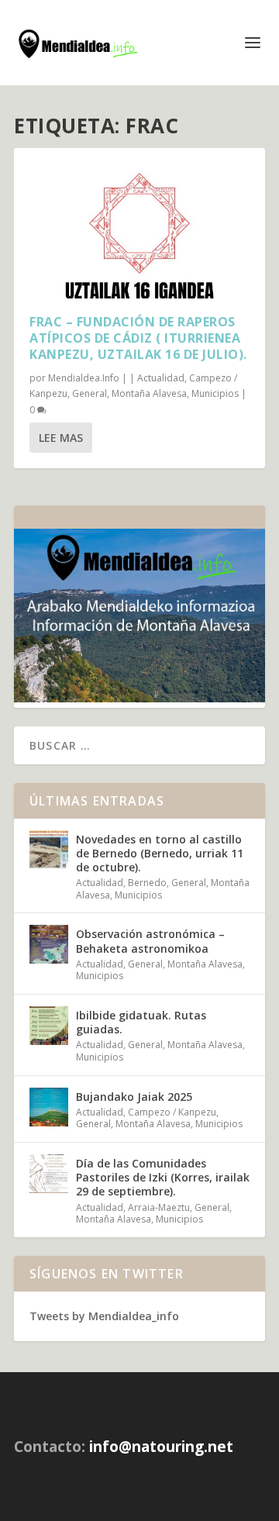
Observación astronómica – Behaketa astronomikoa (150, 940)
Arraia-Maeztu (159, 1207)
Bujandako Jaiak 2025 (134, 1096)
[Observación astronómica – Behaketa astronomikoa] (48, 944)
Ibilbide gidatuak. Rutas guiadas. (141, 1022)
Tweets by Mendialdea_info (104, 1316)
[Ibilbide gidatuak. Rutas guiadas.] (48, 1025)
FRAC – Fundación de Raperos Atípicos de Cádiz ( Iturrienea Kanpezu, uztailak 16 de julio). (138, 338)
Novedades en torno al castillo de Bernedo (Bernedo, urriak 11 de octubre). (159, 853)
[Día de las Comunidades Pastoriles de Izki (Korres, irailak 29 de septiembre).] (48, 1173)
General (89, 393)
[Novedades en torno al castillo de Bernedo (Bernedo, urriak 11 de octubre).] (48, 849)
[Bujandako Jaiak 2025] (48, 1107)
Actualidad (160, 378)
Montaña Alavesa (149, 393)
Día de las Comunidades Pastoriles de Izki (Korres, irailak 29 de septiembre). (163, 1177)
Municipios (215, 393)
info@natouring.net (161, 1446)
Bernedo (147, 882)
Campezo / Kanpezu (172, 1112)
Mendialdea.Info (83, 378)
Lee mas (61, 437)
